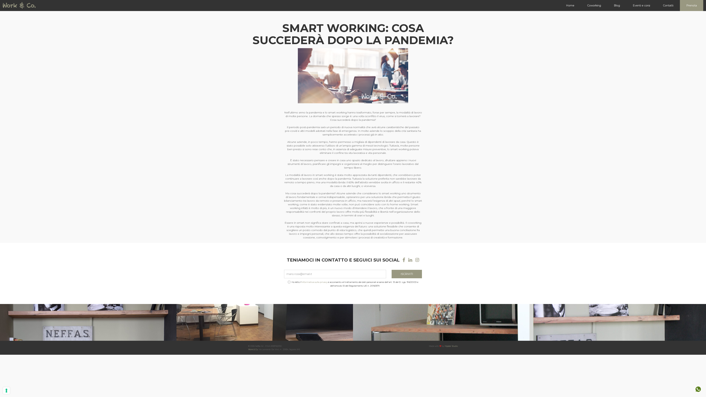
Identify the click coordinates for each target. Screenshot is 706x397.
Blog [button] (617, 5)
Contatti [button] (668, 5)
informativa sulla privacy (314, 282)
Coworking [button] (594, 5)
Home (570, 5)
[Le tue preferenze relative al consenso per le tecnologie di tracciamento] (6, 390)
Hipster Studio (451, 346)
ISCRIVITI (407, 274)
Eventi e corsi (641, 5)
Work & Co (253, 349)
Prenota (691, 5)
